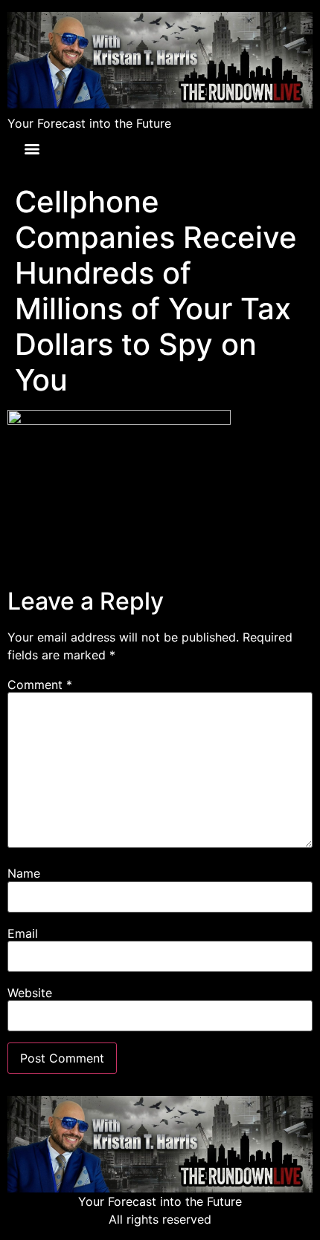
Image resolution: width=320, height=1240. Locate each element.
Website (29, 993)
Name (23, 873)
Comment (39, 685)
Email (22, 933)
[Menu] (32, 149)
